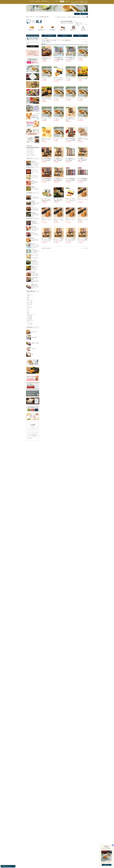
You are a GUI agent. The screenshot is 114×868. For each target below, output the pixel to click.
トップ (55, 17)
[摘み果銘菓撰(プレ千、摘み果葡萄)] (47, 152)
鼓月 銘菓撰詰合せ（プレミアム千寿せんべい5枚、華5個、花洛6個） (71, 159)
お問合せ (83, 17)
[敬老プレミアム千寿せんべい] (83, 71)
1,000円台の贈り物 (30, 149)
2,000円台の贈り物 (30, 151)
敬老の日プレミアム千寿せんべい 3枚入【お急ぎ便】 (83, 78)
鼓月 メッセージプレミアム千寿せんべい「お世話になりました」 (59, 219)
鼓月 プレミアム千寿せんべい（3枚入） (58, 138)
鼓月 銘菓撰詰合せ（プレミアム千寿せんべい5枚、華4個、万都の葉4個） (59, 159)
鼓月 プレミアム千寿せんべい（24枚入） (83, 98)
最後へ (87, 41)
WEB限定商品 (29, 315)
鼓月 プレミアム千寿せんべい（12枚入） (58, 98)
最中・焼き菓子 (30, 304)
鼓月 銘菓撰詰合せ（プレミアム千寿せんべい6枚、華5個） (71, 119)
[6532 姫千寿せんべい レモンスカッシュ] (47, 132)
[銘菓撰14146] (59, 152)
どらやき (28, 309)
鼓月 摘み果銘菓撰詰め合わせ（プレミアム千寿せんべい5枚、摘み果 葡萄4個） (47, 159)
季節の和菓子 (29, 218)
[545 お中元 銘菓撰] (71, 51)
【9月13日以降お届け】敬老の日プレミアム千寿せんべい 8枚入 (46, 99)
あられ (28, 310)
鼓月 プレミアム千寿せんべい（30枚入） (46, 118)
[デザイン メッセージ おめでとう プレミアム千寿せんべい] (47, 212)
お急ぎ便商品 (29, 319)
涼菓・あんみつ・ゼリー (31, 314)
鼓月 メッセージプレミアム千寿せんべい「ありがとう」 (83, 199)
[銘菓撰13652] (71, 112)
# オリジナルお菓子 (84, 24)
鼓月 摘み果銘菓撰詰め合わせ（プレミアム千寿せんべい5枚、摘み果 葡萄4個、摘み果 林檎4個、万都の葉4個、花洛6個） (83, 180)
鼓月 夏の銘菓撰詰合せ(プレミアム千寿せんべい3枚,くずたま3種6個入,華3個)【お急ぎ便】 (58, 59)
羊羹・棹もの (29, 307)
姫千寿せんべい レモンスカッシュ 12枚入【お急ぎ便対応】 (46, 139)
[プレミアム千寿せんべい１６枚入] (71, 71)
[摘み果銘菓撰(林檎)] (71, 132)
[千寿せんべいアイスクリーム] (47, 192)
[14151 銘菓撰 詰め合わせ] (83, 152)
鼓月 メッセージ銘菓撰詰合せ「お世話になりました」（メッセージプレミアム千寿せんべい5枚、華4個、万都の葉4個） (71, 241)
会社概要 (73, 17)
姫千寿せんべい (29, 167)
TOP (42, 38)
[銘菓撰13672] (71, 152)
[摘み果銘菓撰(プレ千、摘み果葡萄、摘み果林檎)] (47, 172)
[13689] (83, 172)
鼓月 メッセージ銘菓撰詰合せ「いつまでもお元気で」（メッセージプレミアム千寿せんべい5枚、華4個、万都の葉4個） (83, 241)
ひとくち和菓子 (30, 300)
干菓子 (28, 312)
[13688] (71, 172)
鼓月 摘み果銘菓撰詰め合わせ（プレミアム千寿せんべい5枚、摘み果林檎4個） (71, 139)
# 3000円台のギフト (78, 24)
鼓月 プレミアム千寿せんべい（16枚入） (71, 78)
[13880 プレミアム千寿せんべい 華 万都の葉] (59, 233)
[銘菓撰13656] (59, 172)
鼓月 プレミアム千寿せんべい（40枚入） (58, 118)
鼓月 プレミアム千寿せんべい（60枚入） (83, 118)
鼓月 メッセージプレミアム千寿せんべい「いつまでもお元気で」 (83, 219)
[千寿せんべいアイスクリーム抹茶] (59, 192)
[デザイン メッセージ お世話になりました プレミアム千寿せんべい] (59, 212)
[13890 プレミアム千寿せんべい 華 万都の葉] (83, 233)
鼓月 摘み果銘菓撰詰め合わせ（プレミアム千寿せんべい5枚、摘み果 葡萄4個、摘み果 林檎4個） (47, 180)
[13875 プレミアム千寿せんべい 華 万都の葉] (47, 233)
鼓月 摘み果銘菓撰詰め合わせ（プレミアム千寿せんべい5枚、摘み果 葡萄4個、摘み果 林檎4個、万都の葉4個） (71, 180)
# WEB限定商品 (77, 25)
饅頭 (28, 299)
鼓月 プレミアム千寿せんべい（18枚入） (71, 98)
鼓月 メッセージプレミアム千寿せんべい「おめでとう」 (47, 219)
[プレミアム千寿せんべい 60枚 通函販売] (83, 132)
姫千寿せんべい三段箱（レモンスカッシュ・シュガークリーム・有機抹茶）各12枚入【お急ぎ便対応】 (59, 79)
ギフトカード (29, 322)
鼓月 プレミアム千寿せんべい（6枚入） (46, 78)
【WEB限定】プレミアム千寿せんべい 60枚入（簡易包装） (83, 139)
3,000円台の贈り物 (30, 153)
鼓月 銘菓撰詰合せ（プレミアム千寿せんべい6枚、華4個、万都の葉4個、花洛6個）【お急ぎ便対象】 (83, 160)
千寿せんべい (29, 158)
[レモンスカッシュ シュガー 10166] (71, 192)
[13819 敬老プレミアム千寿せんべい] (47, 92)
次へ (84, 41)
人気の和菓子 (29, 192)
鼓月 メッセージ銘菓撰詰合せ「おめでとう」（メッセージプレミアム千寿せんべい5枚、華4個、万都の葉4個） (59, 241)
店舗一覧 (69, 17)
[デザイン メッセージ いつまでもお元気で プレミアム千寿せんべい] (83, 212)
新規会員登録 (84, 13)
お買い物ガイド (64, 17)
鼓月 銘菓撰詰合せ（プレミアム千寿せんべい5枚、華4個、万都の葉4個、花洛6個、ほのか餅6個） (59, 180)
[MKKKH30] (59, 51)
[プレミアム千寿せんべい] (83, 51)
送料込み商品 (29, 317)
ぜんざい (28, 305)
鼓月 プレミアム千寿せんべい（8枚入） (83, 58)
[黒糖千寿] (47, 51)
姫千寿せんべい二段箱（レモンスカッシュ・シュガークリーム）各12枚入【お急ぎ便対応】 (71, 200)
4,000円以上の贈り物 (30, 155)
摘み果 (28, 297)
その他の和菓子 (30, 324)
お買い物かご (78, 17)
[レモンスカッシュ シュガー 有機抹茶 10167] (59, 71)
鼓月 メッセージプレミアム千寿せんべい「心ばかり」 (71, 219)
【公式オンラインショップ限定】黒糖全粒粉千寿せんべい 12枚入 (47, 58)
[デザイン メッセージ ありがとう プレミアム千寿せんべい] (83, 192)
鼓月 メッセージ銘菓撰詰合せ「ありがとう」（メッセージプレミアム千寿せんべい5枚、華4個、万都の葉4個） (47, 241)
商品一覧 (59, 17)
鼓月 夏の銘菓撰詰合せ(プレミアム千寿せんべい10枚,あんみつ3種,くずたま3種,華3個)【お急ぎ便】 (71, 59)
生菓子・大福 (29, 302)
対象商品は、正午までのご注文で (58, 2)
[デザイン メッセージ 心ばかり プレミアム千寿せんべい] (71, 212)
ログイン (77, 13)
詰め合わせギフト (30, 320)
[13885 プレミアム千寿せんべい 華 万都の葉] (71, 233)
